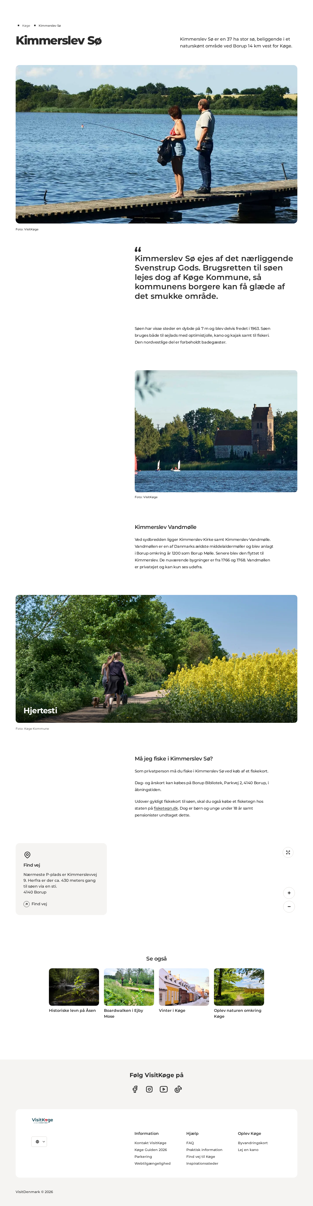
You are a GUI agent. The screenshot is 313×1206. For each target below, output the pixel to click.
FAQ (190, 1143)
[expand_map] (288, 852)
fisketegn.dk (166, 808)
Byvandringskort (253, 1143)
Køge (26, 25)
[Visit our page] (135, 1089)
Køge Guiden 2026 (150, 1150)
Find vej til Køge (200, 1156)
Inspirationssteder (202, 1163)
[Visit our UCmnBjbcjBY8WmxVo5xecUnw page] (163, 1089)
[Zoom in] (289, 893)
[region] (204, 879)
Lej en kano (248, 1150)
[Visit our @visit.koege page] (178, 1089)
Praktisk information (204, 1150)
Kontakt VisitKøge (150, 1143)
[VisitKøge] (42, 1121)
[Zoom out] (289, 907)
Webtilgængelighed (152, 1163)
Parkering (143, 1156)
